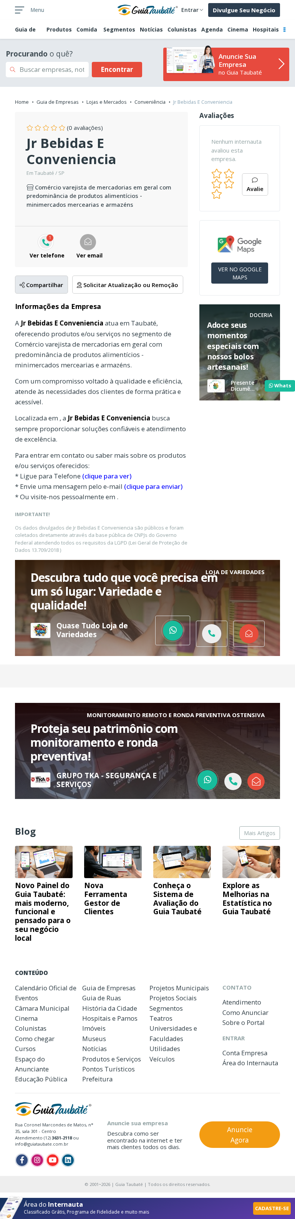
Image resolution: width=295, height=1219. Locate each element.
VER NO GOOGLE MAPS (240, 273)
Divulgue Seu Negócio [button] (244, 10)
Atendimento (241, 1002)
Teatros (160, 1018)
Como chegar (35, 1038)
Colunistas (182, 29)
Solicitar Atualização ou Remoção (130, 285)
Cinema (237, 29)
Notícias (151, 29)
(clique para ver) (106, 476)
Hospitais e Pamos (110, 1018)
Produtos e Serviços (111, 1059)
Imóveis (94, 1028)
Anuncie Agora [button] (239, 1134)
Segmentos (119, 29)
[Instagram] (37, 1160)
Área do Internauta (250, 1062)
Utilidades (164, 1048)
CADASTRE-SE (272, 1208)
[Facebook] (22, 1160)
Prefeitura (97, 1079)
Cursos (25, 1048)
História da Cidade (109, 1008)
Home (22, 101)
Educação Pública (41, 1079)
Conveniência (150, 101)
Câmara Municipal (42, 1008)
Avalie (255, 189)
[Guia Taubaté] (148, 9)
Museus (94, 1038)
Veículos (162, 1059)
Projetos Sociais (173, 997)
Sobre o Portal (243, 1022)
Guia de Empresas (57, 101)
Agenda (212, 29)
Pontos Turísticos (108, 1069)
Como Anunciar (245, 1012)
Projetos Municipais (179, 987)
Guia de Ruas (101, 997)
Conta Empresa (244, 1052)
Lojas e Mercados (106, 101)
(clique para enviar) (153, 486)
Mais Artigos (259, 833)
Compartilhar (44, 285)
